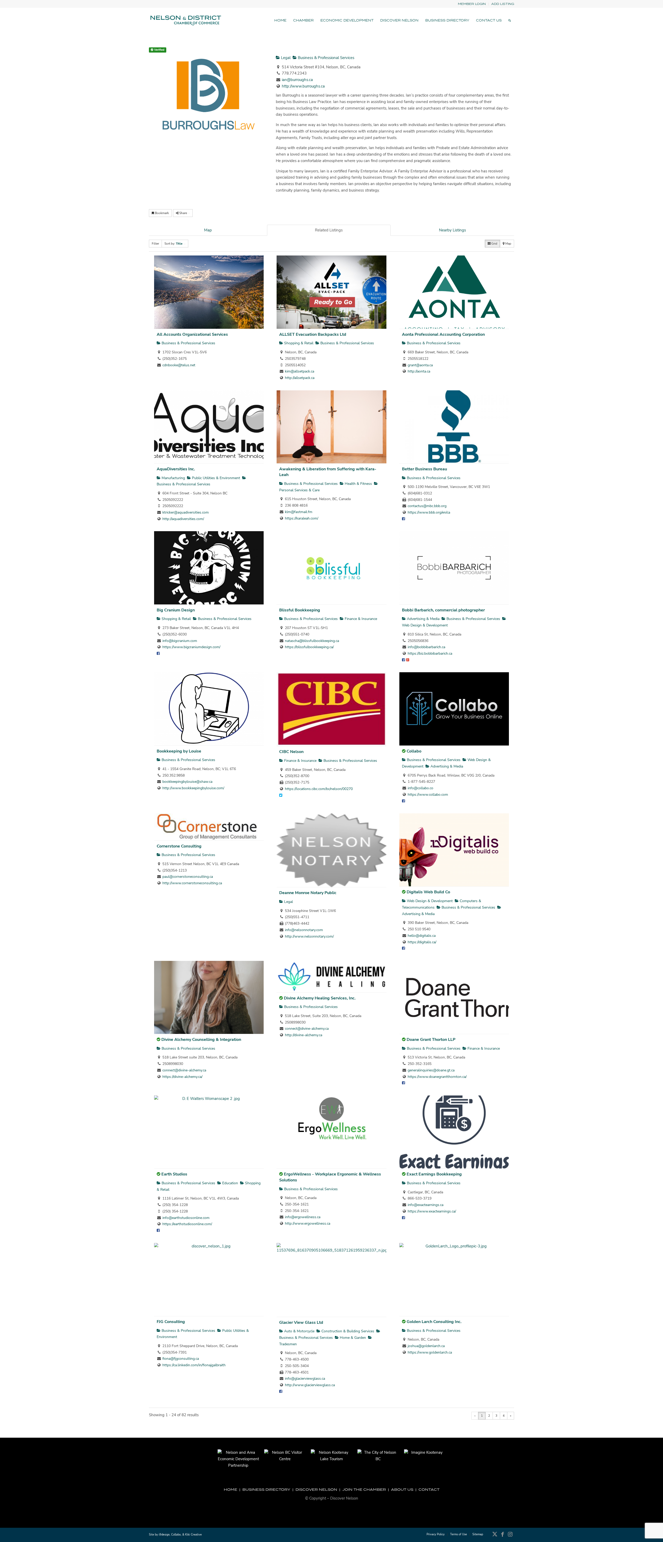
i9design (164, 1535)
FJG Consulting (171, 1322)
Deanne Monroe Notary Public (307, 893)
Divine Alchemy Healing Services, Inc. (320, 998)
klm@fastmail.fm (298, 511)
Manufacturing (173, 478)
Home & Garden (352, 1337)
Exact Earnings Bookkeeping (434, 1174)
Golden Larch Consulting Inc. (434, 1322)
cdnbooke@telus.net (178, 365)
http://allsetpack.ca (299, 377)
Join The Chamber (364, 1489)
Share (183, 213)
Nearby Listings (452, 230)
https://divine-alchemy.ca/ (182, 1076)
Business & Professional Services (325, 57)
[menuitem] (472, 4)
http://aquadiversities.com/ (183, 518)
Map (208, 230)
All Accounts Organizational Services (192, 334)
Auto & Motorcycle (298, 1331)
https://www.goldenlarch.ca (430, 1352)
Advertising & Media (422, 618)
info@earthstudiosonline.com (186, 1217)
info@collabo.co (420, 788)
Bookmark (161, 213)
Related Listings (329, 230)
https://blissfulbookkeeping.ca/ (309, 647)
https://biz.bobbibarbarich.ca (430, 653)
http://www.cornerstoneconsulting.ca (192, 883)
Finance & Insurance (360, 618)
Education (229, 1183)
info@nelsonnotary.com (304, 929)
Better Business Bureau (424, 469)
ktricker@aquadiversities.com (185, 512)
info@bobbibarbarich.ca (426, 647)
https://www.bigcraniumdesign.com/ (191, 647)
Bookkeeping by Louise (179, 751)
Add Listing (502, 4)
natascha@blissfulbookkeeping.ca (312, 640)
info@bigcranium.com (179, 640)
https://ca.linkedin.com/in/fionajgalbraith (194, 1365)
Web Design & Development (429, 900)
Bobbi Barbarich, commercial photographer (443, 610)
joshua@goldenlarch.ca (426, 1345)
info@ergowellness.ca (302, 1217)
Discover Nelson (316, 1489)
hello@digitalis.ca (422, 935)
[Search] (509, 20)
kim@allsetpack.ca (299, 371)
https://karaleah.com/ (301, 518)
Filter (155, 244)
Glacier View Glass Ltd (301, 1322)
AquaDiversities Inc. (176, 469)
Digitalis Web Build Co (428, 892)
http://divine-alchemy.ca (303, 1035)
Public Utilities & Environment (215, 478)
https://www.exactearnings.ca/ (432, 1211)
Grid (494, 244)
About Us (402, 1489)
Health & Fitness (358, 483)
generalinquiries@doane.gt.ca (431, 1070)
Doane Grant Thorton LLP (431, 1039)
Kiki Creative (193, 1535)
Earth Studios (174, 1174)
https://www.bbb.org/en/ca (429, 512)
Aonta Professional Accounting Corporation (443, 334)
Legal (285, 57)
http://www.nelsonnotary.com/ (309, 936)
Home (230, 1489)
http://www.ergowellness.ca (307, 1223)
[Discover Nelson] (185, 20)
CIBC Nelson (291, 752)
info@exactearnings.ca (425, 1204)
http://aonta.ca (419, 371)
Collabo (414, 751)
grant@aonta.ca (420, 365)
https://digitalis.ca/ (422, 942)
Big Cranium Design (176, 610)
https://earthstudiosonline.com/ (187, 1224)
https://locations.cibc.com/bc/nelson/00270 (319, 788)
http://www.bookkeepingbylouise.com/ (193, 788)
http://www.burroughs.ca (303, 86)
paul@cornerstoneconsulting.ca (187, 876)
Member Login (472, 4)
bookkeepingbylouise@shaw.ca (187, 781)
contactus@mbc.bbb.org (427, 505)
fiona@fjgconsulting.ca (180, 1358)
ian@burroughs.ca (297, 79)
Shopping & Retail (298, 343)
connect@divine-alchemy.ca (184, 1070)
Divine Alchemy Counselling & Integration (201, 1039)
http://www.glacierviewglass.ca (310, 1385)
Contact (429, 1489)
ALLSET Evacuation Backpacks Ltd (312, 334)
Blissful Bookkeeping (299, 610)
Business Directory (266, 1489)
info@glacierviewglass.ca (305, 1378)
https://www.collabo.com (428, 794)
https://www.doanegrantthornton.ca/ (437, 1076)
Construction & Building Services (347, 1331)
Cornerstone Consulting (179, 846)
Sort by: (173, 244)
